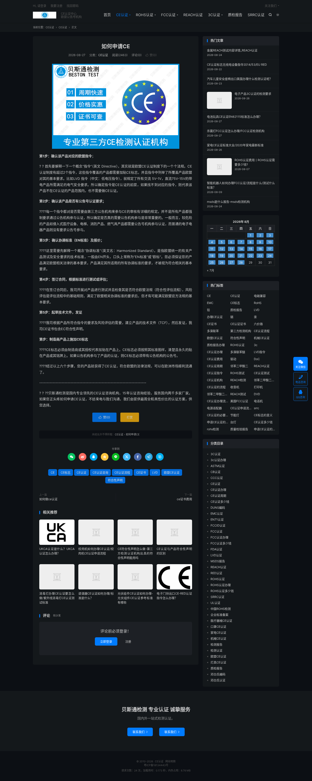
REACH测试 (238, 394)
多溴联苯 (213, 331)
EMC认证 (217, 513)
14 (241, 249)
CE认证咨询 (100, 472)
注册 (128, 641)
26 (221, 262)
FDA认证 (216, 549)
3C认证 (214, 15)
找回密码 (73, 5)
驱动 (233, 359)
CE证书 (141, 472)
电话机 (258, 401)
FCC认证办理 (219, 537)
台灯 (233, 422)
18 (212, 255)
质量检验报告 (239, 429)
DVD (257, 394)
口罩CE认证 (218, 626)
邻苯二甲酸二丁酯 (217, 394)
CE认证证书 (238, 324)
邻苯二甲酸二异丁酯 (264, 380)
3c (255, 345)
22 (250, 255)
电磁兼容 (260, 296)
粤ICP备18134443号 (156, 765)
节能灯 (234, 415)
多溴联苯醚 (237, 352)
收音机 (234, 387)
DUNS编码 (218, 507)
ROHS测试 (237, 373)
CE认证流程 (122, 472)
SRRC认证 (256, 15)
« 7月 (210, 270)
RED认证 (216, 573)
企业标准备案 (219, 614)
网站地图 (170, 761)
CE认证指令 (215, 373)
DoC (257, 359)
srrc (256, 408)
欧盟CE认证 (172, 472)
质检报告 (235, 15)
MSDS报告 (218, 561)
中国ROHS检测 (221, 609)
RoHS (257, 303)
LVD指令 (259, 352)
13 (231, 249)
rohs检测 (213, 429)
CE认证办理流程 (217, 401)
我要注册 (56, 5)
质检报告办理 (216, 345)
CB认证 (216, 472)
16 (260, 249)
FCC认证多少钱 (221, 543)
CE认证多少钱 (263, 422)
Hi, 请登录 (39, 5)
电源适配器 (214, 408)
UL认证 (215, 603)
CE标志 (65, 472)
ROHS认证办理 (221, 585)
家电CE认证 (218, 632)
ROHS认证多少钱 (222, 591)
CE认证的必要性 (217, 415)
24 (270, 255)
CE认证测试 (262, 373)
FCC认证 (168, 15)
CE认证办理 (215, 352)
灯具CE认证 (218, 662)
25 (212, 262)
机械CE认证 (262, 338)
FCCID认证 (218, 525)
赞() (151, 55)
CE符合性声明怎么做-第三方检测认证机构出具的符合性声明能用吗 (135, 553)
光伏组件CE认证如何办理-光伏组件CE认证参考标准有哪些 (135, 598)
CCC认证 (217, 478)
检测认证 (216, 650)
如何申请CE (115, 46)
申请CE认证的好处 (264, 429)
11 (211, 249)
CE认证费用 (215, 359)
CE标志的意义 (263, 415)
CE (53, 472)
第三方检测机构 (240, 331)
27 (231, 262)
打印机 (258, 387)
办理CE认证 (215, 317)
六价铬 (258, 324)
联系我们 (140, 732)
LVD (155, 472)
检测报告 (216, 644)
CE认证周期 (215, 366)
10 (270, 242)
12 (221, 249)
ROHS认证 (144, 15)
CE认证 (44, 15)
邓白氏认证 (218, 680)
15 (250, 249)
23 (260, 255)
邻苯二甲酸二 (239, 366)
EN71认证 (217, 519)
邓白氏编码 (218, 674)
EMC (210, 303)
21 (241, 255)
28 (241, 262)
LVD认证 (216, 555)
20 (231, 255)
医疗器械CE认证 (221, 620)
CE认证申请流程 (241, 408)
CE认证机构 (215, 380)
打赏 (130, 417)
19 (221, 255)
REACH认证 (193, 15)
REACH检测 (238, 380)
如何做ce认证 (48, 499)
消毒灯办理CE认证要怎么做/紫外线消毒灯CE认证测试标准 (56, 598)
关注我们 (271, 5)
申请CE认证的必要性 (217, 422)
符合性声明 (115, 480)
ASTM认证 (218, 466)
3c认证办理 (218, 460)
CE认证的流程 (216, 387)
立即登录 (106, 641)
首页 (107, 15)
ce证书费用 (184, 499)
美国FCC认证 (239, 401)
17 (269, 249)
